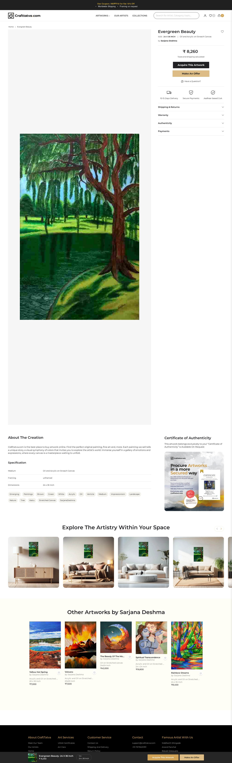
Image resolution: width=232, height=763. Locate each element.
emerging (14, 494)
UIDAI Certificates (66, 743)
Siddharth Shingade (171, 743)
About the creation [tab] (25, 438)
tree (23, 500)
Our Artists (33, 747)
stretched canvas (47, 500)
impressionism (118, 494)
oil (81, 494)
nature (13, 500)
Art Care (62, 747)
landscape (134, 494)
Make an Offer (191, 73)
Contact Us (93, 743)
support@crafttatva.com (143, 743)
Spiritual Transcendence (148, 657)
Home (11, 27)
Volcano (69, 672)
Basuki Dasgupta (170, 751)
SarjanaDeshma (67, 500)
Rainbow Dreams (180, 673)
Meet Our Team (35, 743)
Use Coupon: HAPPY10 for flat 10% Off (116, 3)
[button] (221, 528)
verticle (90, 494)
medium (102, 494)
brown (40, 494)
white (61, 494)
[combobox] (176, 15)
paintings (28, 494)
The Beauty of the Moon (112, 656)
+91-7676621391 (139, 747)
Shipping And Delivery (98, 747)
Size (80, 756)
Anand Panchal (169, 747)
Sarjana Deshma (169, 41)
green (51, 494)
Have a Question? (192, 81)
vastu (32, 500)
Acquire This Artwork (163, 757)
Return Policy (94, 751)
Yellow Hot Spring (38, 672)
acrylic (72, 494)
